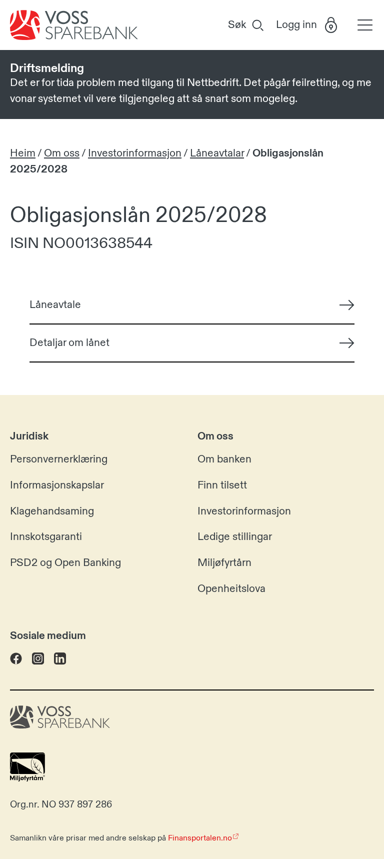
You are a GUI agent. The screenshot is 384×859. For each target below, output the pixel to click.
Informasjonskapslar (57, 485)
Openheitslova (232, 589)
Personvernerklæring (59, 459)
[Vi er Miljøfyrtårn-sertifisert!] (27, 778)
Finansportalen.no (200, 838)
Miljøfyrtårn (225, 563)
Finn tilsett (222, 485)
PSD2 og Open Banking (65, 563)
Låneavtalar (217, 153)
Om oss (62, 153)
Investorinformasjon (135, 153)
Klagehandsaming (52, 511)
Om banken (225, 459)
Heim (23, 153)
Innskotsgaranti (46, 537)
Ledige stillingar (235, 537)
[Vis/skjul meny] (362, 25)
